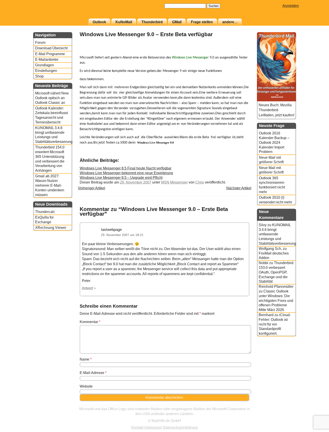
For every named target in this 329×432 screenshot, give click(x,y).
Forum (40, 42)
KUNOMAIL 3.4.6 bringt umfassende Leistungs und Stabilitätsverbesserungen (53, 135)
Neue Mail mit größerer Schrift (271, 160)
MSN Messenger (174, 182)
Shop (39, 76)
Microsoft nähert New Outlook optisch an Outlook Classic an (52, 97)
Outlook (99, 22)
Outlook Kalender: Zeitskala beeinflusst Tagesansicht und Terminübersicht (51, 115)
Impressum (153, 427)
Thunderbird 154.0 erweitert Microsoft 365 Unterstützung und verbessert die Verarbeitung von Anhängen (49, 158)
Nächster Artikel (238, 188)
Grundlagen (44, 65)
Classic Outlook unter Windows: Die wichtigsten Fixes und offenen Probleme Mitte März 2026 (276, 300)
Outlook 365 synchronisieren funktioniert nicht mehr (272, 185)
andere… (230, 22)
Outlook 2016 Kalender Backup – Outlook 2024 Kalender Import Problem (274, 142)
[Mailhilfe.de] (57, 11)
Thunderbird (152, 22)
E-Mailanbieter (46, 59)
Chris (199, 182)
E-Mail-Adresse (93, 373)
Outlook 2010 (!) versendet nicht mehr (275, 200)
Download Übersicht (51, 48)
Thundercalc (45, 212)
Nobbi (263, 263)
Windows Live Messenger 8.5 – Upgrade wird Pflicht (121, 177)
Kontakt (137, 427)
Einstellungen (46, 71)
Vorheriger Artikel (91, 188)
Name (86, 359)
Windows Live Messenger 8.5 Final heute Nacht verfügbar (125, 168)
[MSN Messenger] (238, 52)
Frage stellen (202, 22)
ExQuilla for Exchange (44, 219)
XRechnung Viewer (50, 228)
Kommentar (90, 322)
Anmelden (290, 6)
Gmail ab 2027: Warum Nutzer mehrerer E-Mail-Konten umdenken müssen (49, 185)
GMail (177, 22)
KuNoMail (123, 22)
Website (86, 386)
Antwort (87, 288)
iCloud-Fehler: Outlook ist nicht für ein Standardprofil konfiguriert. (275, 324)
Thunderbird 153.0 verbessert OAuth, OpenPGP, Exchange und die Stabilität (276, 272)
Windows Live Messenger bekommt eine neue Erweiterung (126, 173)
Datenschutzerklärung (180, 427)
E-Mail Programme (50, 54)
